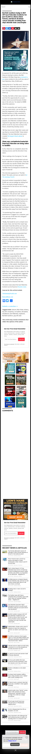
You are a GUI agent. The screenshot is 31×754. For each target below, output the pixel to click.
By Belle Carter (17, 650)
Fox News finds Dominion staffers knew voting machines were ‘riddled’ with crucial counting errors (17, 676)
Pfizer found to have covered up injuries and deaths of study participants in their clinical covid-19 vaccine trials (17, 561)
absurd (14, 309)
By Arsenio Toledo (18, 576)
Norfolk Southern (7, 315)
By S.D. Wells (16, 642)
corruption (17, 311)
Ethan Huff (13, 25)
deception (25, 311)
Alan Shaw (20, 309)
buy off (4, 311)
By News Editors (17, 555)
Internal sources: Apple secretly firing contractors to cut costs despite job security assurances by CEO (18, 647)
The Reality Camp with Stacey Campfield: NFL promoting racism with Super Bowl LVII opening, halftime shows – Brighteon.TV (18, 598)
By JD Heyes (16, 679)
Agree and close (15, 744)
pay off (16, 315)
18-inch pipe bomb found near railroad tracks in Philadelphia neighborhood (16, 703)
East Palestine (14, 313)
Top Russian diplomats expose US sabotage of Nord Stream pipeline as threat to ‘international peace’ (18, 552)
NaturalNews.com (7, 297)
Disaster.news (22, 287)
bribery (26, 309)
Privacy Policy (12, 741)
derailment (5, 313)
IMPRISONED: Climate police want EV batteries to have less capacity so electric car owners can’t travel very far (18, 629)
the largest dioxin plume (14, 136)
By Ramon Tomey (17, 712)
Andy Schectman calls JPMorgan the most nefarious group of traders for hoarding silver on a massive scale (17, 717)
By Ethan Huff (17, 611)
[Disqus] (15, 434)
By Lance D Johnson (18, 565)
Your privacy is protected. (9, 344)
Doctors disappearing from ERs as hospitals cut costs (17, 710)
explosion (22, 313)
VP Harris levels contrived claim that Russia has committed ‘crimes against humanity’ (18, 684)
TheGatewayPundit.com (9, 293)
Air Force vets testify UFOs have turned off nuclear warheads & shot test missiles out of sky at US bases (17, 661)
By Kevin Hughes (17, 601)
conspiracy (10, 311)
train (20, 315)
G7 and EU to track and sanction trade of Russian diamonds (18, 654)
